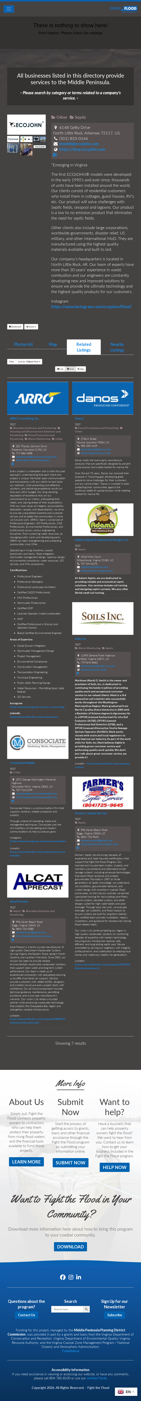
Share (31, 326)
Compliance (70, 1351)
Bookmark (16, 326)
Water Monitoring (39, 438)
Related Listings (83, 347)
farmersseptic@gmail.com (97, 840)
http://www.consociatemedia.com (36, 797)
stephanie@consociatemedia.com (36, 793)
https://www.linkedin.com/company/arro (34, 716)
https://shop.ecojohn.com (82, 149)
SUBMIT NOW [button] (70, 1162)
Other (62, 117)
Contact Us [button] (26, 1315)
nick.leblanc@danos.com (96, 449)
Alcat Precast (19, 901)
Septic (80, 117)
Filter (11, 361)
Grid (71, 368)
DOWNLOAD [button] (70, 1246)
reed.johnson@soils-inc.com (98, 665)
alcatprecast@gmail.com (31, 932)
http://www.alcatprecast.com (34, 935)
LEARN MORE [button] (26, 1161)
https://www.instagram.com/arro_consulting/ (37, 706)
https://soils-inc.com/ (94, 669)
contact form (96, 1378)
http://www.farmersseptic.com (99, 844)
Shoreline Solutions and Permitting (34, 427)
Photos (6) (23, 344)
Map (53, 344)
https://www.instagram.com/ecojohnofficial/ (91, 306)
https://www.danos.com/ (96, 452)
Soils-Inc (80, 638)
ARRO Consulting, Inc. (24, 418)
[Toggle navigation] (9, 9)
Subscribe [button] (114, 1315)
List (61, 368)
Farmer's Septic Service (91, 813)
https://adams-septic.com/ (97, 570)
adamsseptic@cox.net (94, 566)
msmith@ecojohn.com (79, 143)
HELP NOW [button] (114, 1167)
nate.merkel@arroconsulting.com (36, 456)
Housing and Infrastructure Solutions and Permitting (35, 433)
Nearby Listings (117, 347)
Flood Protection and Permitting (98, 427)
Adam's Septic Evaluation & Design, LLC (102, 539)
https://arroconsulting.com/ (33, 460)
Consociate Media (22, 762)
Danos (79, 418)
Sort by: (28, 361)
